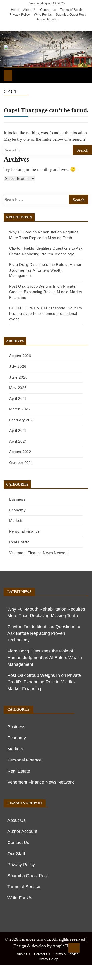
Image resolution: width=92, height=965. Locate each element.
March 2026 (19, 409)
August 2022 (20, 452)
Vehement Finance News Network (39, 553)
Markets (16, 520)
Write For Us (43, 14)
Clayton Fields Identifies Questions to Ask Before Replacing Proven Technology (43, 633)
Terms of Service (72, 10)
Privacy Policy (19, 14)
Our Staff (16, 853)
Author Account (47, 19)
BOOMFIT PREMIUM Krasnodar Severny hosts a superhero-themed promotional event (45, 313)
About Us (29, 10)
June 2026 (18, 377)
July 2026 (17, 366)
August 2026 (20, 356)
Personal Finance (24, 531)
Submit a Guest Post (71, 14)
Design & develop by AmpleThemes (46, 945)
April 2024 (18, 441)
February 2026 (22, 420)
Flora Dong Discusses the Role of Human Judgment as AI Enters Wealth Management (45, 270)
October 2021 (21, 463)
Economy (17, 510)
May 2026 (17, 388)
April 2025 (18, 430)
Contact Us (48, 10)
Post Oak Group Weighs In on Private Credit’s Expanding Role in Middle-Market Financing (45, 291)
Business (17, 499)
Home (15, 10)
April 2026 (18, 398)
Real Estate (19, 542)
